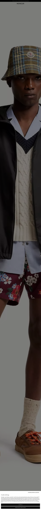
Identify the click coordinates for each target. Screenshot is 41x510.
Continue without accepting (33, 492)
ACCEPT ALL (20, 504)
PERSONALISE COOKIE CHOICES (20, 507)
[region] (20, 500)
